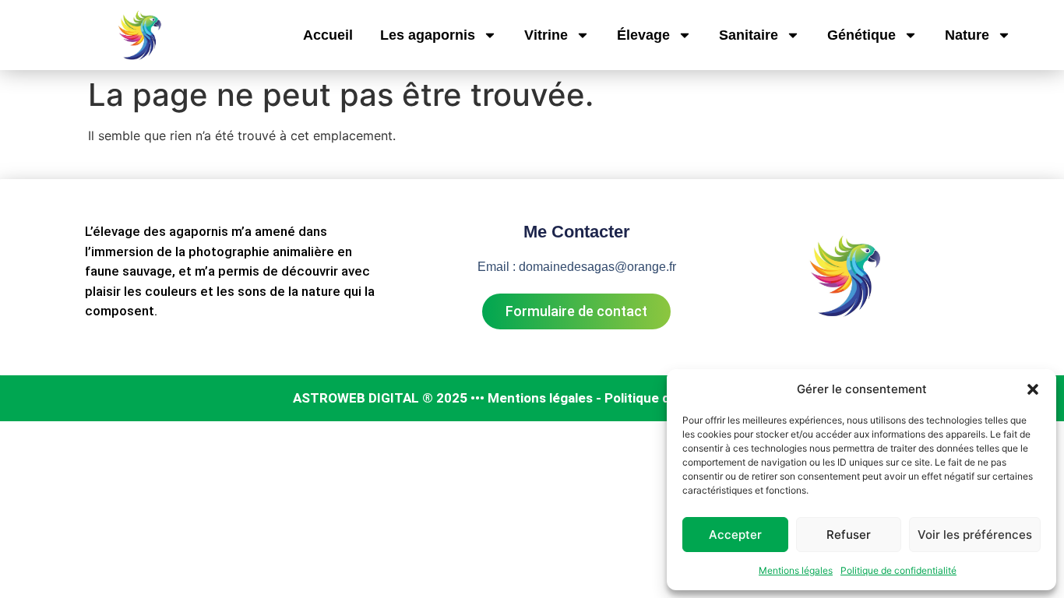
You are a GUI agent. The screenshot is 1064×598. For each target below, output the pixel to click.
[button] (1033, 389)
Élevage (643, 35)
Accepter (735, 534)
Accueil (328, 35)
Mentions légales (796, 570)
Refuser (848, 534)
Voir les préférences (975, 534)
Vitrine (546, 35)
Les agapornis (427, 35)
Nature (967, 35)
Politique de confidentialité (898, 570)
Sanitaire (748, 35)
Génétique (861, 35)
